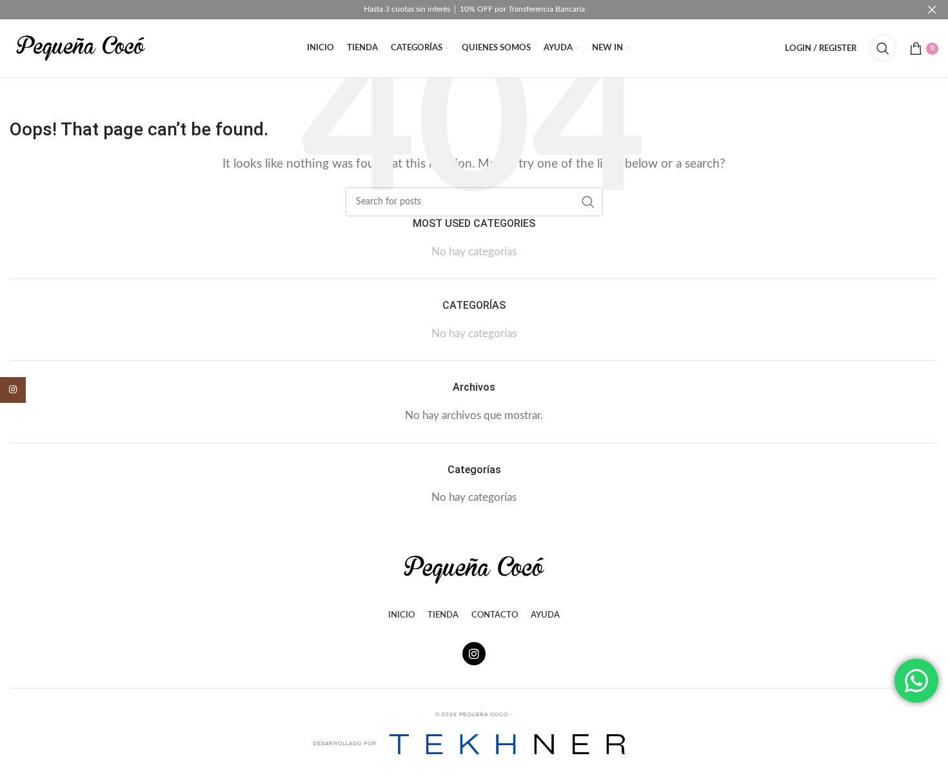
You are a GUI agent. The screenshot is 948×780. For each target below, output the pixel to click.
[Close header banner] (932, 9)
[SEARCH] (588, 202)
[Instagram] (474, 653)
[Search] (883, 48)
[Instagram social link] (13, 390)
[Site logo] (81, 47)
